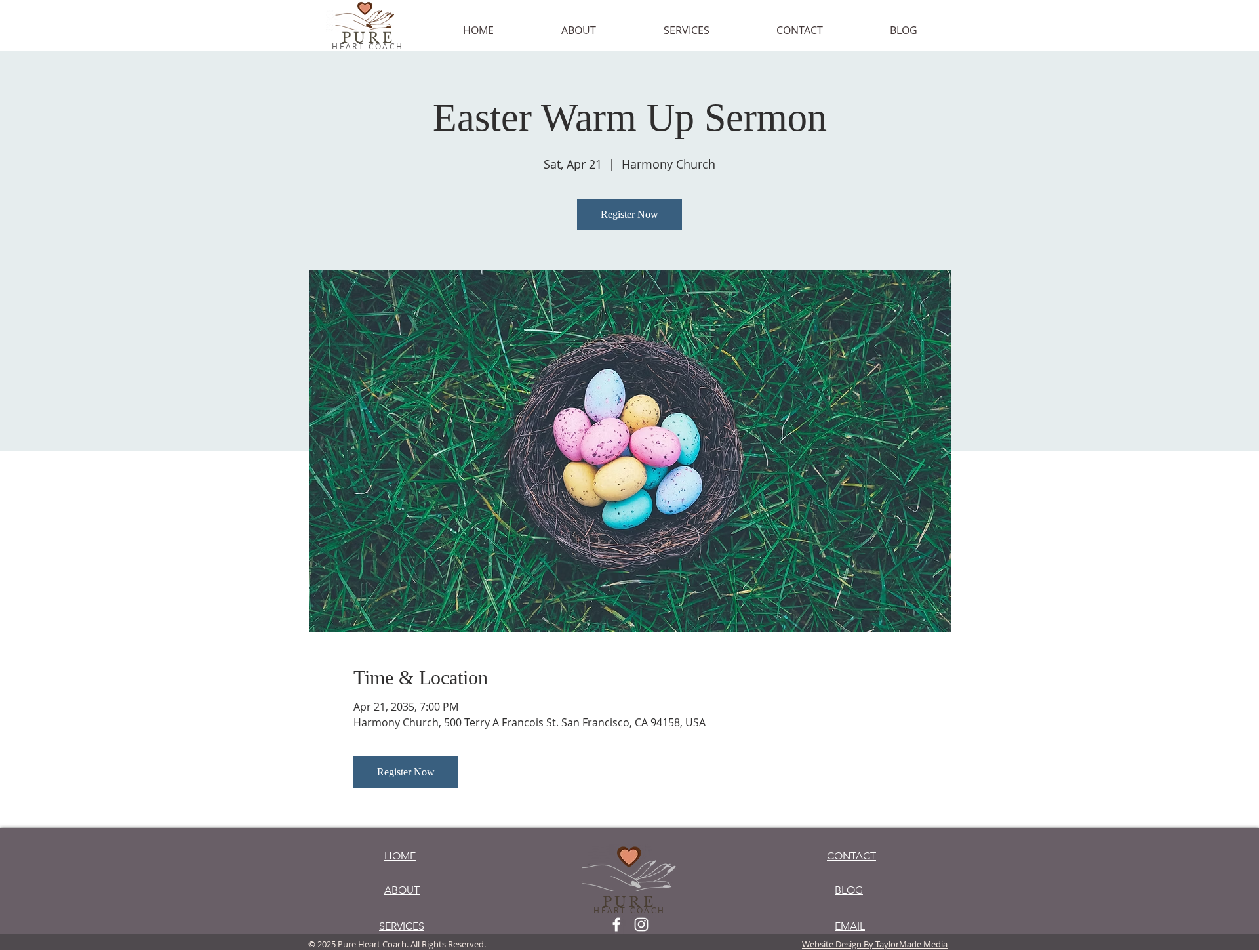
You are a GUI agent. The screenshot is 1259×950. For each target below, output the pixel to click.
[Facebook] (616, 924)
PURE (368, 38)
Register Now (629, 214)
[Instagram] (641, 924)
